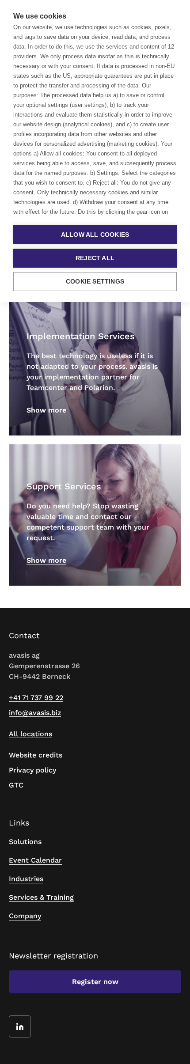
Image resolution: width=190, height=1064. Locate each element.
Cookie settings (95, 281)
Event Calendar (35, 860)
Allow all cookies (95, 234)
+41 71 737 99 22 (36, 697)
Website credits (35, 755)
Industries (26, 879)
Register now (95, 981)
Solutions (25, 841)
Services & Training (41, 897)
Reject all (95, 258)
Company (25, 916)
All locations (30, 734)
